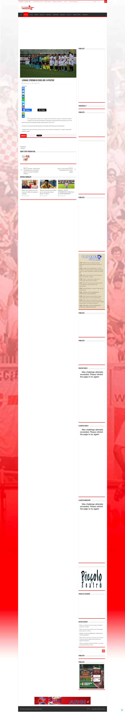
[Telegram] (48, 104)
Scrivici (65, 1)
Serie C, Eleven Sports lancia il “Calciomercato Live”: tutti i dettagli (65, 170)
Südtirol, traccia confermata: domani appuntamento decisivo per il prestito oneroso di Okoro (90, 264)
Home (21, 14)
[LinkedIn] (48, 96)
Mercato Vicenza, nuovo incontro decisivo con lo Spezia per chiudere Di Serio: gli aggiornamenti (91, 284)
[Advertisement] (62, 32)
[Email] (48, 93)
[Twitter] (48, 91)
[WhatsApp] (48, 99)
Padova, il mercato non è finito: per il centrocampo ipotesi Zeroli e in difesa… (48, 191)
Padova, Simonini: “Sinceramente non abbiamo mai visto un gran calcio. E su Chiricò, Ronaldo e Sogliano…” (32, 170)
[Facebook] (95, 2)
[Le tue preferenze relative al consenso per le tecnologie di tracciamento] (122, 710)
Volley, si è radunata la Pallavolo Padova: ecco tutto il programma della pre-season (91, 644)
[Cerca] (105, 1)
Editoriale (62, 14)
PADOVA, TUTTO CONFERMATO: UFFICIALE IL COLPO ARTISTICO (66, 191)
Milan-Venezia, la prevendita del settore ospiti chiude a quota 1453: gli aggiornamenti (90, 296)
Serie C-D (42, 14)
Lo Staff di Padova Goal (38, 1)
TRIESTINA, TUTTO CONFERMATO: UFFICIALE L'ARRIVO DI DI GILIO (90, 306)
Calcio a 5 (69, 14)
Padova (26, 14)
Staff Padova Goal (26, 83)
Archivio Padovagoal (73, 1)
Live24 (31, 14)
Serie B (36, 14)
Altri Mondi (55, 14)
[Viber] (48, 107)
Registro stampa (47, 1)
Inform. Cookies (77, 14)
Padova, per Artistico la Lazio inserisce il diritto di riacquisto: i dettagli (30, 191)
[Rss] (94, 2)
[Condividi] (48, 116)
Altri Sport (48, 14)
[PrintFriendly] (48, 113)
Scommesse (85, 14)
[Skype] (48, 102)
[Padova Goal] (30, 7)
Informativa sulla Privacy (57, 1)
